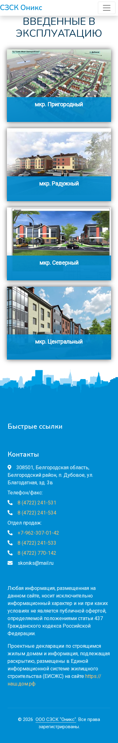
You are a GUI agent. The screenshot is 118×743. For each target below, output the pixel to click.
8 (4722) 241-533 (37, 543)
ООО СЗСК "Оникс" (56, 719)
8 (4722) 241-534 (37, 513)
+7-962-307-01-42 (38, 533)
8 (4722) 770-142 (37, 553)
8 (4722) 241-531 (37, 503)
